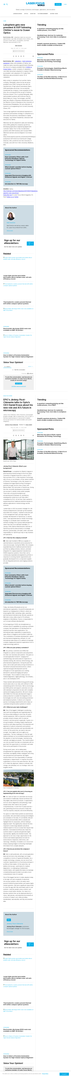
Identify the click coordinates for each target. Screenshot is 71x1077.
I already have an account (18, 386)
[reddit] (21, 56)
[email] (23, 56)
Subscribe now (7, 195)
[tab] (7, 366)
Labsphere (18, 61)
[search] (7, 4)
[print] (33, 56)
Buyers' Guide (54, 13)
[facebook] (13, 56)
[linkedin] (16, 56)
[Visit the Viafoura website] (30, 373)
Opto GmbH (29, 424)
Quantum (32, 13)
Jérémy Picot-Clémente (11, 424)
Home (4, 20)
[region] (18, 370)
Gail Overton (18, 45)
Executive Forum (7, 395)
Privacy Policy (45, 1073)
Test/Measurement (43, 13)
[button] (4, 4)
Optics (26, 13)
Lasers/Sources (17, 13)
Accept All (64, 1074)
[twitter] (18, 56)
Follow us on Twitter (12, 197)
